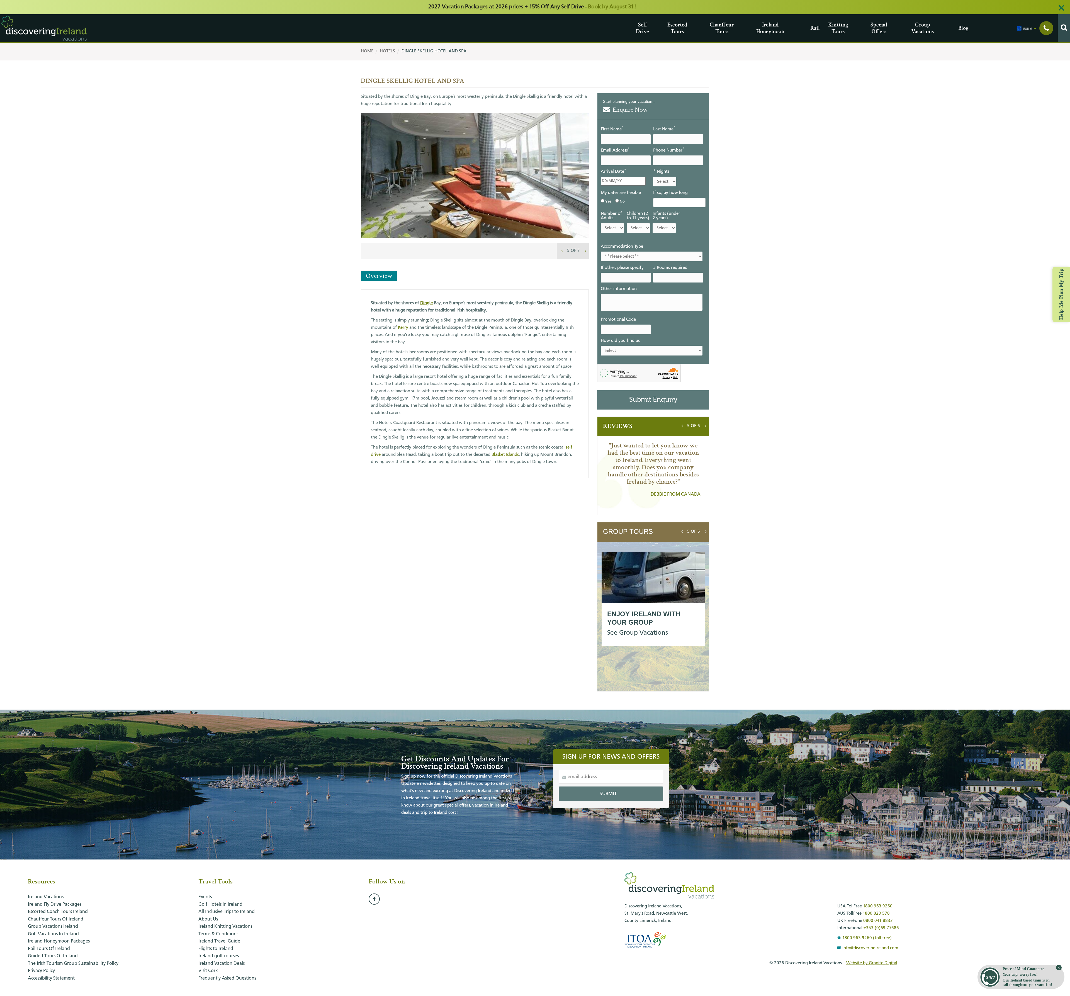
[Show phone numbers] (1046, 28)
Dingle (426, 303)
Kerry (403, 327)
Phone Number (668, 150)
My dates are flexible (621, 193)
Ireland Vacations (46, 897)
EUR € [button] (1027, 29)
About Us (208, 919)
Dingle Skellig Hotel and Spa (434, 51)
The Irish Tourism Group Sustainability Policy (73, 963)
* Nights (661, 171)
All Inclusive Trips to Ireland (226, 911)
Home (367, 51)
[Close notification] (1059, 967)
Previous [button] (562, 249)
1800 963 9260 (878, 906)
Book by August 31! (612, 7)
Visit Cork (208, 970)
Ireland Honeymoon (758, 28)
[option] (475, 187)
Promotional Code (618, 319)
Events (205, 897)
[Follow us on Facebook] (374, 899)
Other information (619, 289)
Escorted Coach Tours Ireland (58, 911)
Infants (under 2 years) (666, 215)
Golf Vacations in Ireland (53, 934)
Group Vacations (913, 28)
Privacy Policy (41, 970)
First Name (612, 128)
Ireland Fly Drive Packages (54, 904)
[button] (573, 250)
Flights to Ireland (215, 948)
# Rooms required (670, 268)
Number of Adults (611, 215)
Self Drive (638, 28)
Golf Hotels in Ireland (220, 904)
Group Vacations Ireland (53, 926)
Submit (608, 793)
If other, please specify (622, 268)
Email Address (615, 150)
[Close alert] (1061, 7)
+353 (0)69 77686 (881, 928)
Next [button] (585, 249)
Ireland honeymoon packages (59, 941)
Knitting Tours (830, 28)
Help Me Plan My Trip (1061, 294)
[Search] (1064, 28)
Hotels (387, 51)
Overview (379, 275)
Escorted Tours (669, 28)
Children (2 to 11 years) (638, 215)
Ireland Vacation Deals (221, 963)
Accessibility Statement (51, 978)
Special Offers (872, 28)
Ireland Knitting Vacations (225, 926)
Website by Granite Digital (871, 963)
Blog (960, 28)
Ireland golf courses (218, 956)
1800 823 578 (876, 913)
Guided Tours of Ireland (53, 956)
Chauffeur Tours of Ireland (55, 919)
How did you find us (620, 341)
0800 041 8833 (878, 921)
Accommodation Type (622, 246)
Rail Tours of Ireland (49, 948)
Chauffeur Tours (712, 28)
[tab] (573, 250)
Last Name (664, 128)
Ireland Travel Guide (219, 941)
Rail (812, 28)
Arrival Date (613, 171)
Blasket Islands (505, 454)
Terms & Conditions (218, 934)
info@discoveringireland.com (870, 948)
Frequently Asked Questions (227, 978)
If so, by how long (670, 193)
